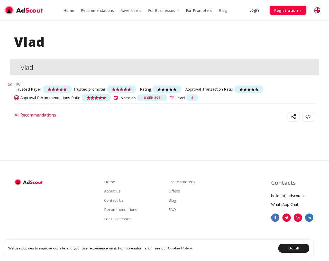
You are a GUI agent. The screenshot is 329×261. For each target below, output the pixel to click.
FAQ (172, 209)
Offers (174, 191)
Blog (223, 10)
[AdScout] (28, 182)
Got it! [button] (293, 248)
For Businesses (117, 218)
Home (68, 10)
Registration (286, 10)
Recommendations (97, 10)
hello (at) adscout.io (288, 195)
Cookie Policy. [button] (180, 248)
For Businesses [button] (162, 10)
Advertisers (131, 10)
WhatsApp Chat (284, 204)
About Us (112, 191)
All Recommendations (35, 115)
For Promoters (199, 10)
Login (254, 10)
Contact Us (114, 200)
